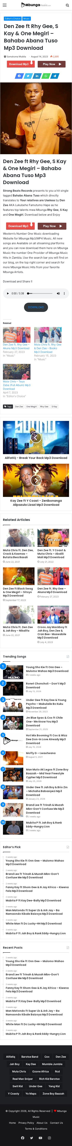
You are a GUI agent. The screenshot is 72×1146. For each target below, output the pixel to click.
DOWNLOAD (36, 307)
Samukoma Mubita (16, 56)
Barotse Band (29, 1056)
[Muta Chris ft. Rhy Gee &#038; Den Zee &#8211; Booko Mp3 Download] (48, 335)
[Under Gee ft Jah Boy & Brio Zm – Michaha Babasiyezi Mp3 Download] (13, 792)
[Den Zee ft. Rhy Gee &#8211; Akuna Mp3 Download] (16, 335)
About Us (42, 1122)
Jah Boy (15, 1064)
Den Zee (19, 406)
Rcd (57, 1071)
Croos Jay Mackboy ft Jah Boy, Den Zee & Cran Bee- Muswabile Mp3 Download (52, 632)
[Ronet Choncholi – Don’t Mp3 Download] (13, 689)
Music (26, 18)
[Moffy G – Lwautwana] (13, 758)
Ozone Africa (40, 1071)
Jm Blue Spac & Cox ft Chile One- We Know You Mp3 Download (44, 721)
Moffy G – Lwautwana (41, 753)
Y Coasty (13, 1093)
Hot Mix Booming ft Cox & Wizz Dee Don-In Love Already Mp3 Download (46, 739)
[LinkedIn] (36, 76)
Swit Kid (18, 1086)
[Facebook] (18, 76)
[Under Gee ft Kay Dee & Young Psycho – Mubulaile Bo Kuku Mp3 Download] (13, 705)
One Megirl (31, 406)
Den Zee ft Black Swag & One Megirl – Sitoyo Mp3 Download (18, 592)
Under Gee (35, 1086)
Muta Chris (19, 1071)
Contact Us (56, 1122)
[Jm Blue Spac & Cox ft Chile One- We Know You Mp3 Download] (13, 723)
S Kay (54, 406)
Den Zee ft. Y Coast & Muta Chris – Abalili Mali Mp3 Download (51, 553)
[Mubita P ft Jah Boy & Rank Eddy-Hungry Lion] (13, 828)
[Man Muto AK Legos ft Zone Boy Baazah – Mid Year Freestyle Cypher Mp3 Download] (13, 775)
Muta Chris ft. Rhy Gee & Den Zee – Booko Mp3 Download (47, 348)
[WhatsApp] (45, 76)
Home (12, 1122)
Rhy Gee (44, 406)
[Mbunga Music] (36, 5)
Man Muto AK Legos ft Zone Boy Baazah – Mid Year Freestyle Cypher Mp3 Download (47, 773)
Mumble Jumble (52, 1064)
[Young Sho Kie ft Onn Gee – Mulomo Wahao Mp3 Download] (13, 672)
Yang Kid (54, 1086)
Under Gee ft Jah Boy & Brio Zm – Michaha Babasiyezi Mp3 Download (47, 791)
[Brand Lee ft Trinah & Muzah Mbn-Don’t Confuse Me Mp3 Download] (13, 810)
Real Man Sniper (23, 1078)
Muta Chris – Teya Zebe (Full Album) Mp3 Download (16, 385)
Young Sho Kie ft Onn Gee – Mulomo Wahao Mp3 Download (47, 669)
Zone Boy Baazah (53, 1093)
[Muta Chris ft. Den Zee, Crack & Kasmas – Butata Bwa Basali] (19, 538)
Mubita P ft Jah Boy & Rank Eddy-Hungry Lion (44, 824)
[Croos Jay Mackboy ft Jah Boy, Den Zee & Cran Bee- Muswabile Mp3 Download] (53, 614)
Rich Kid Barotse (49, 1078)
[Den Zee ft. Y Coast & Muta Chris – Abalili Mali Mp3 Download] (53, 538)
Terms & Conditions (36, 1128)
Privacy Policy (26, 1122)
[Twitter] (27, 76)
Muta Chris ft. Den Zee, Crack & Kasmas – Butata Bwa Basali (18, 553)
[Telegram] (53, 76)
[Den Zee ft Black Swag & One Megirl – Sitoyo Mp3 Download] (19, 576)
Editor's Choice (12, 18)
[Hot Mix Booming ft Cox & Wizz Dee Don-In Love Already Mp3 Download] (13, 740)
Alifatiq (10, 1056)
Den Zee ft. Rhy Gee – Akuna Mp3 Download (52, 590)
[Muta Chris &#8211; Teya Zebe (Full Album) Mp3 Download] (16, 372)
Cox (46, 1056)
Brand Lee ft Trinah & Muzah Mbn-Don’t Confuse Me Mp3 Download (45, 809)
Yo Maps (30, 1093)
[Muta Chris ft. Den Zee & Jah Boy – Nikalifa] (19, 614)
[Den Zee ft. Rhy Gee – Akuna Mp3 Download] (53, 576)
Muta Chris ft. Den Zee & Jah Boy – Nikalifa (18, 628)
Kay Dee (31, 1064)
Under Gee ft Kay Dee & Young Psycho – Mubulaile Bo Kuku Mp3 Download (46, 704)
